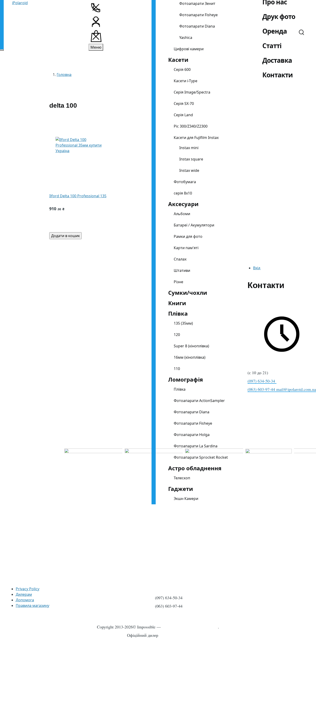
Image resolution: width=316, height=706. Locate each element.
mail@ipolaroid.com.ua (296, 389)
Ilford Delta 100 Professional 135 (77, 195)
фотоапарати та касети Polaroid (190, 627)
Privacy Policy (27, 588)
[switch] (2, 50)
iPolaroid (20, 2)
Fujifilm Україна (175, 635)
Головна (64, 74)
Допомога (25, 599)
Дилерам (24, 594)
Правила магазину (32, 605)
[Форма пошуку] (301, 31)
